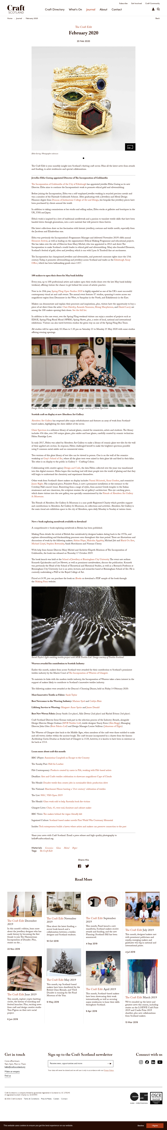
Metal (67, 848)
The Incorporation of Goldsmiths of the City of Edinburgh (59, 184)
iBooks (78, 579)
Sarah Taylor (71, 695)
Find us (8, 1076)
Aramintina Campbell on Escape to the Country (67, 758)
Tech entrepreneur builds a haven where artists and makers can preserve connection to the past (82, 827)
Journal (90, 9)
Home (9, 18)
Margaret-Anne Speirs (71, 708)
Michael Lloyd (38, 544)
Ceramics (49, 848)
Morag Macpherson (104, 307)
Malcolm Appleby (95, 541)
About (103, 9)
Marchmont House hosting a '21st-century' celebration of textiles (75, 789)
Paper (74, 848)
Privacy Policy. (109, 1070)
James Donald (93, 708)
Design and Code (72, 468)
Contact (117, 9)
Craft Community (152, 3)
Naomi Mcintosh (97, 481)
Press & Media (46, 1099)
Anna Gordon (112, 481)
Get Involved (136, 3)
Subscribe (123, 3)
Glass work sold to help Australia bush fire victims (66, 802)
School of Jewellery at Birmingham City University (85, 560)
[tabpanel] (83, 101)
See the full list (79, 310)
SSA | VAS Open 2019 (52, 796)
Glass (58, 848)
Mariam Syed (78, 701)
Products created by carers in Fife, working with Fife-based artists (80, 771)
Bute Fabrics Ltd (59, 727)
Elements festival (39, 241)
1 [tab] (83, 158)
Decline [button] (141, 1126)
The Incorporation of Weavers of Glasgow (88, 673)
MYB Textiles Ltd (71, 723)
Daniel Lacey (124, 307)
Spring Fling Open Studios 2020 (67, 291)
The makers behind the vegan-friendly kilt (62, 814)
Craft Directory (55, 9)
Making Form (41, 582)
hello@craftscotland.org (15, 1067)
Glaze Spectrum (39, 430)
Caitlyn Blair (96, 701)
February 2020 (32, 18)
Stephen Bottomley (55, 544)
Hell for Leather (55, 764)
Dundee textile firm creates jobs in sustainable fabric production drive (75, 783)
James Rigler (37, 484)
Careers (56, 1099)
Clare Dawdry (69, 307)
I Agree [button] (155, 1126)
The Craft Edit (46, 851)
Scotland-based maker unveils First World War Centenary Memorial (81, 821)
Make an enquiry (12, 1072)
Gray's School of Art (52, 459)
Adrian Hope (79, 541)
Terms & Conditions (31, 1099)
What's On (75, 9)
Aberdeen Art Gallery (42, 421)
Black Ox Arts (127, 541)
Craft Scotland (19, 8)
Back (158, 18)
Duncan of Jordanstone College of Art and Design (75, 200)
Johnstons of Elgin (113, 727)
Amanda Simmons (85, 307)
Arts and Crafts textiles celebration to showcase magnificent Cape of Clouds (76, 777)
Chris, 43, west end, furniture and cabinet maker (68, 808)
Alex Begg (114, 723)
